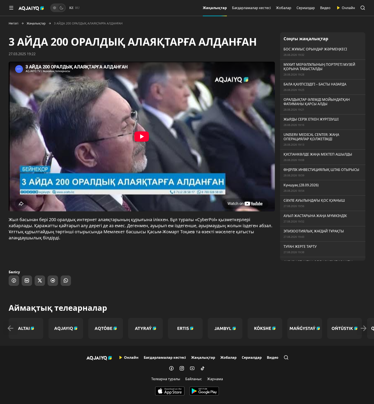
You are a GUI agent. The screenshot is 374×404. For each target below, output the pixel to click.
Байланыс (193, 379)
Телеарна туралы (165, 379)
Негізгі (13, 23)
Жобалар (283, 7)
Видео (325, 7)
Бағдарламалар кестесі (251, 7)
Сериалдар (306, 7)
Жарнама (215, 379)
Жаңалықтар (215, 7)
